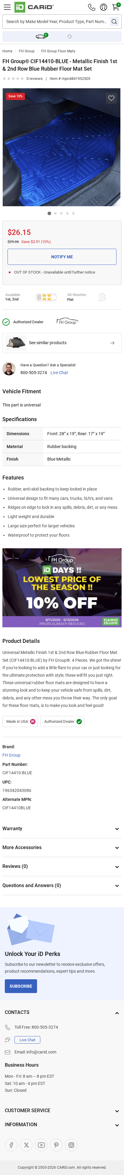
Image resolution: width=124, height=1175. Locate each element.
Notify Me (62, 256)
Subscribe (21, 986)
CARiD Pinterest (56, 1145)
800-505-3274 (33, 372)
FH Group (27, 51)
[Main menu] (7, 7)
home (7, 51)
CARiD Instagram (71, 1145)
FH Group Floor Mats (58, 51)
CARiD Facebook (11, 1145)
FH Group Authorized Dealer (62, 721)
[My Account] (104, 7)
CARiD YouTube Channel (41, 1145)
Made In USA (20, 721)
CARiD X (26, 1145)
